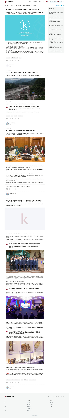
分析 (43, 1)
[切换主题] (47, 2)
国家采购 (28, 412)
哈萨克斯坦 (21, 115)
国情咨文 (19, 5)
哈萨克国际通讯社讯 (11, 204)
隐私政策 (28, 406)
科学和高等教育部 (32, 382)
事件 (16, 5)
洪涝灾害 (8, 115)
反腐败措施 (29, 410)
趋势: (5, 5)
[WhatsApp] (10, 60)
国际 (5, 412)
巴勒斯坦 (28, 186)
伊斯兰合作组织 (16, 186)
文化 (18, 382)
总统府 (12, 5)
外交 (20, 57)
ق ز (59, 1)
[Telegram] (13, 60)
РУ (54, 1)
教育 (7, 382)
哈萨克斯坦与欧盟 (14, 57)
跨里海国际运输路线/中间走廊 (26, 5)
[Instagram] (7, 60)
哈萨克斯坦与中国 (13, 382)
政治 (5, 406)
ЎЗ (61, 1)
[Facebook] (15, 60)
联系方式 (51, 406)
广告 (51, 408)
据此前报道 (8, 112)
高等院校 (25, 382)
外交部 (16, 115)
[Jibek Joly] (58, 5)
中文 (57, 1)
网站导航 (51, 404)
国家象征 (28, 408)
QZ (52, 1)
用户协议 (28, 404)
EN (55, 1)
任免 (14, 5)
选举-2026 (8, 5)
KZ (50, 1)
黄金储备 (8, 57)
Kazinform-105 (34, 5)
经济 (5, 410)
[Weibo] (56, 398)
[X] (18, 60)
